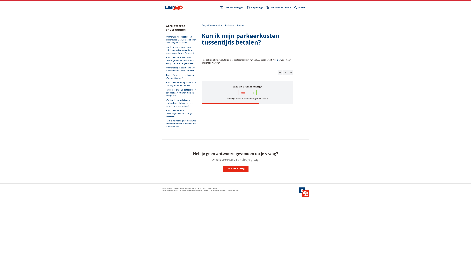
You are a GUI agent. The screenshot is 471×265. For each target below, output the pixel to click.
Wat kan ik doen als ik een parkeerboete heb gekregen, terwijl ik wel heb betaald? (179, 103)
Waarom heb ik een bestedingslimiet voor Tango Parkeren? (179, 113)
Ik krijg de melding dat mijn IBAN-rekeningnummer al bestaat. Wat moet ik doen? (181, 123)
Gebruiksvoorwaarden (187, 190)
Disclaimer (199, 190)
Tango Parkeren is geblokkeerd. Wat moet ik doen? (181, 76)
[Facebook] (280, 72)
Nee (243, 92)
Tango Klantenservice (212, 25)
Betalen (240, 25)
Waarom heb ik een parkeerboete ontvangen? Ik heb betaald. (181, 84)
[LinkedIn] (290, 72)
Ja (253, 92)
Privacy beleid (209, 190)
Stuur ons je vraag (236, 168)
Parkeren (229, 25)
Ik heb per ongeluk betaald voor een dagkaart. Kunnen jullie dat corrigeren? (181, 92)
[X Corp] (285, 72)
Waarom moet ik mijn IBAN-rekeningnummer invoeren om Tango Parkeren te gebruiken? (180, 60)
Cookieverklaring (220, 190)
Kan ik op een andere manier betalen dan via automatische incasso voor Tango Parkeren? (180, 50)
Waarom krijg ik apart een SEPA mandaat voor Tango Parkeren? (180, 69)
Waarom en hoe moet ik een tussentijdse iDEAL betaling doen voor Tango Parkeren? (181, 39)
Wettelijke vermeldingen (170, 190)
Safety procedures (234, 190)
